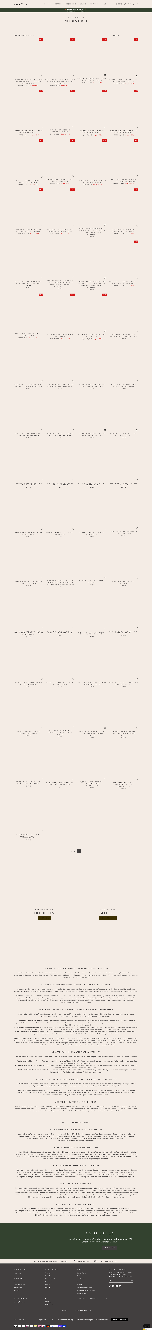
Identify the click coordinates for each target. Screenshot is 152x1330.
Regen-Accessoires (19, 1284)
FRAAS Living (18, 1287)
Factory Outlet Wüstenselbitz (86, 1290)
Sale (104, 4)
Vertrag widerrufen (119, 1319)
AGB (51, 1320)
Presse (79, 1282)
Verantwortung (50, 1282)
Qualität (47, 1284)
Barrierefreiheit (81, 1273)
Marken (94, 4)
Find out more (108, 918)
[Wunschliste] (129, 4)
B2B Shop (48, 1302)
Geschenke (71, 4)
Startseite (71, 18)
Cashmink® (17, 1282)
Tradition (48, 1273)
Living (83, 4)
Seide (15, 1276)
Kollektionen (79, 18)
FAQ (78, 1276)
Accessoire (40, 1190)
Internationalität (50, 1279)
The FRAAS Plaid (19, 1279)
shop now (44, 918)
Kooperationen (81, 1293)
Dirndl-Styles (17, 1273)
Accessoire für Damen (86, 973)
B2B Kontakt (49, 1305)
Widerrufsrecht (102, 1320)
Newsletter (80, 1279)
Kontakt (79, 1284)
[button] (147, 1329)
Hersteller (48, 1276)
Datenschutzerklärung (65, 1320)
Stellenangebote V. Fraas (84, 1287)
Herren (58, 4)
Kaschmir (16, 1290)
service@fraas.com (20, 1302)
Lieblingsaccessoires (88, 1298)
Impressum (42, 1320)
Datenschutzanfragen (85, 1320)
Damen (47, 4)
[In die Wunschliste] (41, 76)
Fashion (47, 1287)
